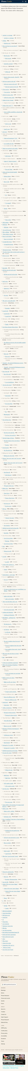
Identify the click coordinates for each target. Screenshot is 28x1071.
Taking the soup (8, 770)
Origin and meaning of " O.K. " (11, 138)
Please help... (5, 922)
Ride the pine (7, 55)
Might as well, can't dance (8, 678)
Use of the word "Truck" (7, 949)
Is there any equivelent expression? (10, 663)
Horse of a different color (9, 697)
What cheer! (5, 941)
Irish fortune (8, 156)
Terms (2, 1041)
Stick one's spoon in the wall (8, 81)
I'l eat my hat (7, 92)
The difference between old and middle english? (15, 342)
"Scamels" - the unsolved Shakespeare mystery (12, 363)
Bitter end (6, 354)
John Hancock (7, 472)
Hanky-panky (7, 851)
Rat (6, 412)
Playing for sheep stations (10, 712)
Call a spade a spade (8, 783)
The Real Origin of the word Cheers (12, 441)
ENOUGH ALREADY (7, 911)
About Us (3, 1009)
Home (2, 955)
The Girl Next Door (6, 420)
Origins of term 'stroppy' (8, 100)
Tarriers (5, 208)
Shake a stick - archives (9, 811)
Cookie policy (4, 1030)
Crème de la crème (6, 943)
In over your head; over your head (12, 673)
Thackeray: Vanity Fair (7, 926)
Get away (6, 295)
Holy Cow (6, 877)
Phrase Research (5, 1019)
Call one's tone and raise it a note (11, 837)
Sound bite (4, 917)
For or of (6, 579)
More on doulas (7, 843)
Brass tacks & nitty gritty (8, 937)
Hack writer (5, 281)
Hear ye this (6, 182)
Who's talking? (5, 232)
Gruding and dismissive (7, 612)
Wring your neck (7, 551)
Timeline (3, 1011)
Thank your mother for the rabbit (10, 148)
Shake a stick (5, 808)
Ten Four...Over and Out (9, 432)
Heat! (3, 546)
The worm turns (8, 802)
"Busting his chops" (6, 250)
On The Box (6, 629)
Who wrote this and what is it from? (10, 653)
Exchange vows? (7, 816)
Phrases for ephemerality (8, 872)
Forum (2, 1003)
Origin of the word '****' (7, 105)
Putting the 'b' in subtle (7, 745)
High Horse (6, 775)
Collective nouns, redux (7, 95)
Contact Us (3, 1014)
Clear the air (7, 493)
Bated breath (7, 742)
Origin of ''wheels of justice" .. (10, 161)
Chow (3, 939)
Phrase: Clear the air (9, 498)
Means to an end (7, 726)
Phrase (5, 898)
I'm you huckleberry (9, 382)
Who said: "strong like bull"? (8, 301)
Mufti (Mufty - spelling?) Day (8, 618)
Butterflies (6, 533)
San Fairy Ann (5, 789)
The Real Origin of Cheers (8, 438)
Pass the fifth (5, 882)
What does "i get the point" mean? (10, 856)
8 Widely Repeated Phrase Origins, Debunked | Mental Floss (8, 1056)
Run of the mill (5, 371)
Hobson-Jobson (7, 176)
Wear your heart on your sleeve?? (9, 46)
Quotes (2, 1000)
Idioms (2, 992)
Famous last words (5, 998)
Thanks (6, 324)
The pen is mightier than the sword (12, 641)
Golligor (4, 40)
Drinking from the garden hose (12, 830)
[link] (5, 1056)
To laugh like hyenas (7, 242)
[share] (13, 1056)
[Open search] (23, 1)
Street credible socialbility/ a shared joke (13, 112)
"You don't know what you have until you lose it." (13, 252)
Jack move (4, 132)
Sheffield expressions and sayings (9, 750)
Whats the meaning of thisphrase (10, 665)
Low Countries (5, 924)
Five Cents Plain (8, 404)
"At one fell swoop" (6, 230)
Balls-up (4, 509)
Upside (5, 569)
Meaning (7, 541)
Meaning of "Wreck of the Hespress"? (10, 728)
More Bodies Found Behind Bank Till (10, 932)
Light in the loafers (8, 596)
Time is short (8, 220)
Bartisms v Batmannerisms (11, 879)
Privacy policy (4, 1033)
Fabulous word (7, 43)
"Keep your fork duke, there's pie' (9, 601)
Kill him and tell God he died (9, 270)
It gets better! (8, 853)
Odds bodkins (5, 222)
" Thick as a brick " (6, 947)
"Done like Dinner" (8, 720)
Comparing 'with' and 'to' (8, 945)
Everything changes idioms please (10, 327)
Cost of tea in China (8, 544)
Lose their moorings (6, 930)
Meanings (3, 990)
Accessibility (4, 1035)
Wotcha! (7, 445)
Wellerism (4, 224)
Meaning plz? (7, 414)
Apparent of (6, 288)
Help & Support (4, 1017)
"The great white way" (9, 486)
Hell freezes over (6, 915)
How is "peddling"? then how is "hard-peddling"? (13, 819)
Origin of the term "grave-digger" (10, 884)
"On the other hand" (7, 385)
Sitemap (3, 1043)
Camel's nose (7, 129)
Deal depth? (8, 395)
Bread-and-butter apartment (9, 934)
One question (7, 525)
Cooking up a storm (8, 735)
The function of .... (8, 624)
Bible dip (4, 928)
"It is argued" (8, 203)
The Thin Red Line (8, 450)
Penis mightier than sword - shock (13, 649)
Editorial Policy (4, 1022)
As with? (4, 556)
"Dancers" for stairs (9, 518)
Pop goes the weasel (7, 753)
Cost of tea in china (8, 538)
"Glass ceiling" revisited (7, 234)
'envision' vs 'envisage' (7, 35)
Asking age (7, 72)
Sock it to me (8, 124)
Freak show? (5, 702)
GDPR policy (4, 1027)
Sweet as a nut (5, 256)
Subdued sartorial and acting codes (10, 528)
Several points (5, 448)
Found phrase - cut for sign (8, 575)
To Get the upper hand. (9, 609)
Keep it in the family (7, 236)
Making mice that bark (9, 456)
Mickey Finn (5, 488)
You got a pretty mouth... (11, 691)
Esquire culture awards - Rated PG (11, 77)
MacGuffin (4, 268)
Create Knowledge (6, 913)
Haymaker (7, 308)
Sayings (5, 905)
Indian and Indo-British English (9, 172)
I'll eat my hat (5, 89)
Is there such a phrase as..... (8, 564)
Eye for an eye (7, 503)
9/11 (6, 195)
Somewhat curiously (8, 64)
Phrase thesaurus (5, 995)
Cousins (7, 908)
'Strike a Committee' (7, 708)
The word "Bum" (9, 169)
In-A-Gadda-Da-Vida (9, 143)
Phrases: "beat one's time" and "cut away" (11, 458)
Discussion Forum (8, 955)
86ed (3, 657)
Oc (3, 919)
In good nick (5, 311)
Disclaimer (3, 1038)
